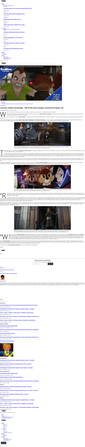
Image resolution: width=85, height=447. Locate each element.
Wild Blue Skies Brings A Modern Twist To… (12, 19)
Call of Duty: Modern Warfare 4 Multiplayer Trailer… (14, 13)
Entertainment (4, 28)
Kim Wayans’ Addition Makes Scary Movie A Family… (14, 32)
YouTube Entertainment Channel (7, 417)
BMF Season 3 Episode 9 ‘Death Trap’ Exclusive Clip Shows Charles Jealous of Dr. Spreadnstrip (19, 329)
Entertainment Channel (7, 57)
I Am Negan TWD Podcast (8, 432)
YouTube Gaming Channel (6, 418)
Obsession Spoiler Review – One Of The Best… (13, 37)
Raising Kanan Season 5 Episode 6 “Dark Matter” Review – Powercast (14, 394)
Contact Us (3, 416)
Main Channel (6, 56)
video (34, 244)
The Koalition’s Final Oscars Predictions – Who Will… (14, 43)
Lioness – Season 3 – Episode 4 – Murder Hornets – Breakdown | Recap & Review (16, 312)
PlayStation (5, 6)
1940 (54, 112)
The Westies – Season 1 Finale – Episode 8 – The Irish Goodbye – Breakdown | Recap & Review (19, 316)
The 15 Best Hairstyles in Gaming (7, 340)
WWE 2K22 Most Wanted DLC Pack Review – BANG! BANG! (8, 273)
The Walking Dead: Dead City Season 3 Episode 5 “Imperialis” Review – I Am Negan (17, 308)
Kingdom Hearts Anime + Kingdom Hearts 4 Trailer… (14, 24)
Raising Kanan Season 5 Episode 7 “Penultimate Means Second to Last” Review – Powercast (19, 390)
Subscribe (50, 263)
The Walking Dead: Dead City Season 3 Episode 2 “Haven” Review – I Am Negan (16, 367)
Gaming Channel (6, 58)
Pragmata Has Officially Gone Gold (7, 333)
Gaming (3, 4)
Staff (2, 415)
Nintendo (5, 426)
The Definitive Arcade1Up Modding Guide (8, 325)
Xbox (4, 425)
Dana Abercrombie (4, 110)
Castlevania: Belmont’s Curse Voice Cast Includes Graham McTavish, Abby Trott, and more (18, 305)
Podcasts (3, 55)
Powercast (5, 431)
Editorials (3, 53)
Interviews (5, 54)
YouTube (3, 437)
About (3, 3)
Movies (5, 30)
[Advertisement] (26, 291)
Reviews (3, 52)
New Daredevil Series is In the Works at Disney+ (7, 269)
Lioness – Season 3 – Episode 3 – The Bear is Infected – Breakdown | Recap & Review (17, 320)
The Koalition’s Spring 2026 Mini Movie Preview (13, 48)
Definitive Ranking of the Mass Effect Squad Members (11, 377)
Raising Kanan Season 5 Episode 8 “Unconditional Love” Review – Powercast (16, 363)
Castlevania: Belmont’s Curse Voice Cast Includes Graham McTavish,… (18, 8)
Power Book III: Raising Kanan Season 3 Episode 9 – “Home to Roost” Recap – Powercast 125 (19, 337)
